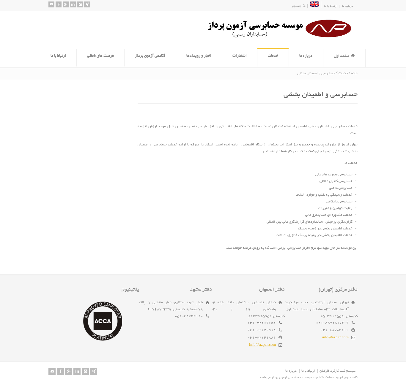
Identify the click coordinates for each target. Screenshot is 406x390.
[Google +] (66, 4)
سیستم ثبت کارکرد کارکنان (338, 371)
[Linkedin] (73, 4)
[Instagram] (80, 4)
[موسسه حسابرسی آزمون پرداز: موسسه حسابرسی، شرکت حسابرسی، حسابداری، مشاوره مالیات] (282, 37)
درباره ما (347, 6)
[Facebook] (59, 4)
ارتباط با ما (330, 6)
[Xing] (87, 4)
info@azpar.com (335, 338)
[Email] (51, 4)
